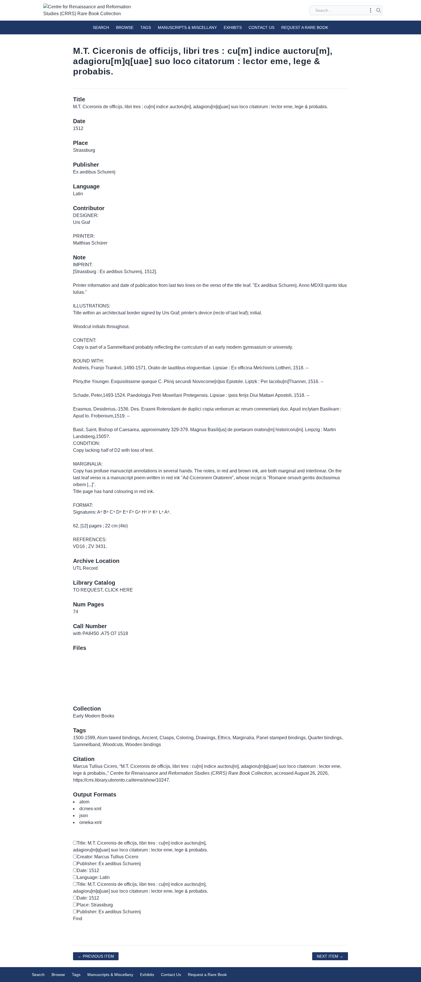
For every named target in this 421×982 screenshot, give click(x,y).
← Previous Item (96, 956)
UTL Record (85, 568)
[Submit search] (378, 10)
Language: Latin (93, 877)
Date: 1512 (88, 870)
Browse (124, 27)
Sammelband (86, 744)
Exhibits (233, 27)
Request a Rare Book (304, 27)
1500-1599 (84, 737)
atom (84, 801)
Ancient (149, 737)
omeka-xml (90, 822)
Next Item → (330, 956)
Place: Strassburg (95, 904)
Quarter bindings (325, 737)
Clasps (167, 737)
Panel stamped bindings (281, 737)
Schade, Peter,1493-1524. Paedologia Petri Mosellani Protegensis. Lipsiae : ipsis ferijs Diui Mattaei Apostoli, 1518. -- (191, 395)
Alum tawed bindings (118, 737)
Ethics (224, 737)
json (83, 815)
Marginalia (243, 737)
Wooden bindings (143, 744)
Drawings (205, 737)
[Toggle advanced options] (370, 10)
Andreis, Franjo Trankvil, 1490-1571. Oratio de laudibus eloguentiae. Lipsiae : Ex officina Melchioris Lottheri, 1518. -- (190, 367)
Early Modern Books (93, 715)
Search (101, 27)
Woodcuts (113, 744)
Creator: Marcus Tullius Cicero (107, 856)
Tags (145, 27)
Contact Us (261, 27)
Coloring (185, 737)
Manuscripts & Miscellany (187, 27)
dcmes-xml (90, 808)
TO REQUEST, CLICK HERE (103, 589)
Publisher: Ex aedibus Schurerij (109, 863)
